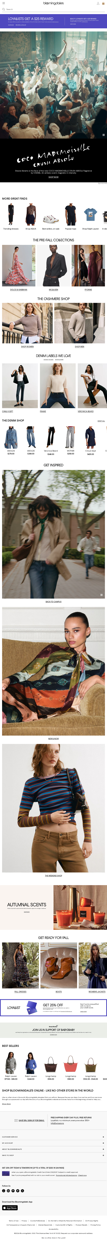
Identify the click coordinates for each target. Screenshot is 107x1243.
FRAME (43, 411)
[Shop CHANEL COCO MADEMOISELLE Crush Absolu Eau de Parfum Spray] (53, 85)
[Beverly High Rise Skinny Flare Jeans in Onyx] (51, 437)
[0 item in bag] (103, 3)
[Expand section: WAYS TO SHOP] (53, 1155)
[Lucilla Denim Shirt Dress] (91, 437)
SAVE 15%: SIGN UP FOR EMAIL (31, 1120)
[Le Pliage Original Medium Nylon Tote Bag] (91, 1063)
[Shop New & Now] (53, 671)
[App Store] (10, 1207)
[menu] (3, 3)
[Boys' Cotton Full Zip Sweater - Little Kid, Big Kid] (11, 1063)
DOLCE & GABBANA (18, 290)
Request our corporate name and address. (77, 1233)
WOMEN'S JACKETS (97, 992)
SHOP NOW (53, 177)
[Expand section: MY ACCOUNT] (53, 1143)
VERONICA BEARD (86, 411)
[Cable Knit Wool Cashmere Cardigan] (31, 1063)
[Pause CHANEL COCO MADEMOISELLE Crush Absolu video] (103, 135)
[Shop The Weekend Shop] (53, 808)
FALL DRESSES (20, 992)
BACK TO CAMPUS (53, 602)
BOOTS (59, 992)
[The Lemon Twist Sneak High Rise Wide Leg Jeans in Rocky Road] (71, 437)
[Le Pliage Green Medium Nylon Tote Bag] (51, 1063)
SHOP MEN (79, 347)
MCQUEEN (53, 290)
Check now (82, 1175)
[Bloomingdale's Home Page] (53, 3)
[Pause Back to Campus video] (101, 595)
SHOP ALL (101, 421)
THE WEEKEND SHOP (53, 876)
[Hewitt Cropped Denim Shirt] (11, 437)
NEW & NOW (53, 739)
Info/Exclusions (57, 1123)
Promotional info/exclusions (66, 1175)
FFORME (88, 290)
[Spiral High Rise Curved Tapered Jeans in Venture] (31, 437)
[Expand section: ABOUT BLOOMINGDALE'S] (53, 1149)
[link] (11, 452)
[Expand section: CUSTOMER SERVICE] (53, 1137)
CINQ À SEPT (7, 411)
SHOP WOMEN (27, 347)
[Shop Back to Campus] (53, 534)
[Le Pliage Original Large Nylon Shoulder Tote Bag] (71, 1063)
